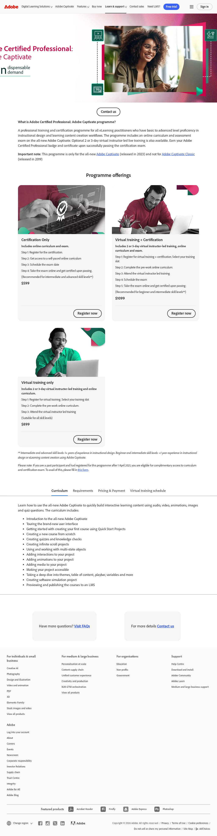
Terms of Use (178, 823)
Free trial (171, 6)
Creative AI (12, 668)
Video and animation (17, 685)
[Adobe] (11, 6)
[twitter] (55, 823)
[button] (191, 6)
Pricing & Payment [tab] (111, 491)
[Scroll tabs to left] (3, 491)
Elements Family (15, 702)
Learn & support (114, 6)
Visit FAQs (82, 626)
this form (83, 470)
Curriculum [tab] (59, 491)
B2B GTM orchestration (74, 686)
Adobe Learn (178, 681)
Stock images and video (19, 708)
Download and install (182, 669)
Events (10, 749)
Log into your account (18, 732)
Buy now (97, 6)
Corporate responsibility (19, 760)
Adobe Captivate (64, 6)
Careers (11, 743)
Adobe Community (181, 675)
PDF (9, 691)
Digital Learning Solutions (36, 6)
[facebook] (40, 823)
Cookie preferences (198, 823)
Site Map (188, 828)
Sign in (204, 6)
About (10, 737)
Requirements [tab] (83, 491)
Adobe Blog (13, 795)
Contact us (108, 112)
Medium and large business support (190, 686)
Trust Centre (13, 777)
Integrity (11, 783)
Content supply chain (72, 669)
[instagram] (48, 823)
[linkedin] (62, 823)
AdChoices (204, 828)
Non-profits (122, 669)
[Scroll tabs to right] (213, 491)
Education (122, 664)
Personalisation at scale (74, 664)
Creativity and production (75, 681)
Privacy (165, 823)
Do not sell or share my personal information (157, 828)
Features (81, 6)
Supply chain (13, 772)
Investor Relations (16, 766)
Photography (13, 673)
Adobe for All (13, 789)
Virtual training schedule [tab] (148, 491)
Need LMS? (153, 6)
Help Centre (177, 664)
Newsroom (12, 755)
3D (8, 696)
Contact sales (137, 6)
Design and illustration (18, 679)
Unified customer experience (76, 675)
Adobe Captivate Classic (178, 154)
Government (123, 675)
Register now (87, 313)
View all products (16, 714)
